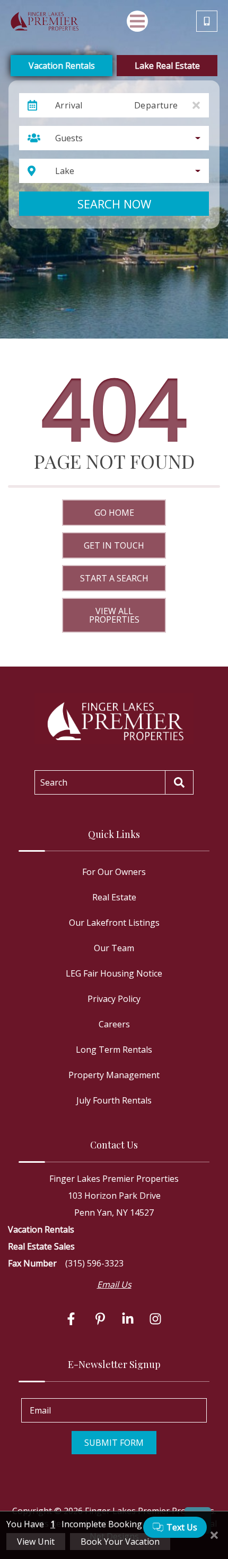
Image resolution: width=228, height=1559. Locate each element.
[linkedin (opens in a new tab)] (128, 1319)
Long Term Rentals (114, 1049)
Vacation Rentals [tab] (62, 65)
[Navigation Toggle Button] (137, 21)
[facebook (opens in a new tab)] (72, 1319)
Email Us (114, 1284)
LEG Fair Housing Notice (114, 973)
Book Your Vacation (120, 1541)
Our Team (114, 948)
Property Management (114, 1075)
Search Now (114, 204)
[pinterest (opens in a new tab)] (100, 1319)
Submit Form (114, 1442)
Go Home (114, 512)
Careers (114, 1024)
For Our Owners (114, 872)
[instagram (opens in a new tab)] (155, 1319)
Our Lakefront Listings (114, 922)
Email (40, 1410)
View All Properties (114, 615)
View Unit (36, 1541)
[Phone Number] (206, 21)
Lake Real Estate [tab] (167, 65)
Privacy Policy (114, 999)
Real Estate (114, 897)
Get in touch (114, 545)
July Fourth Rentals (114, 1100)
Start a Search (114, 578)
